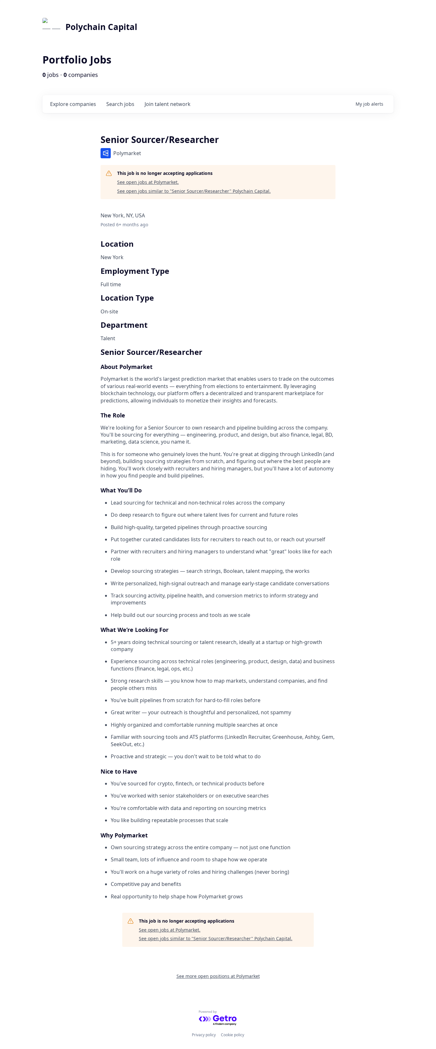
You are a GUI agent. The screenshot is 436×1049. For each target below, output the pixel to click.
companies (73, 104)
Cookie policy (232, 1035)
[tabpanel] (218, 624)
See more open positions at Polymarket (218, 976)
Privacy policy (204, 1035)
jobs (120, 104)
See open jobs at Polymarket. (148, 182)
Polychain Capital (101, 27)
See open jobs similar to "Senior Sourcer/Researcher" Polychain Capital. (194, 191)
